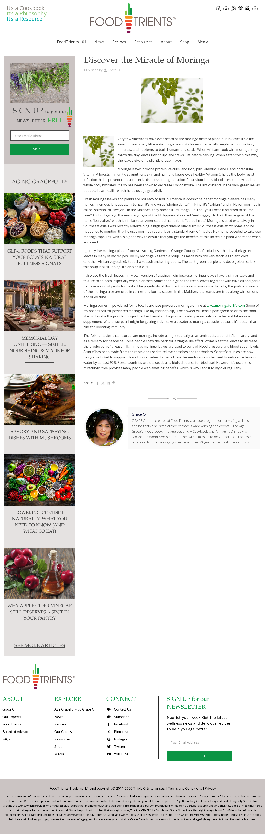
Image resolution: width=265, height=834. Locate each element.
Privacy (210, 788)
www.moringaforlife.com (226, 305)
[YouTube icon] (247, 8)
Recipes (60, 724)
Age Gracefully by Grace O (74, 709)
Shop (58, 746)
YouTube (120, 754)
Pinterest (120, 731)
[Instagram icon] (240, 8)
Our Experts (11, 716)
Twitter (119, 746)
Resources (62, 739)
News (58, 716)
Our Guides (63, 731)
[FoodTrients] (132, 18)
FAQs (6, 739)
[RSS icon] (255, 8)
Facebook (121, 724)
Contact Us (122, 709)
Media (59, 754)
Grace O (113, 70)
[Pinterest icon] (233, 8)
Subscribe (121, 716)
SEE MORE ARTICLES (39, 646)
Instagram (121, 739)
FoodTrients (12, 724)
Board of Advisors (16, 731)
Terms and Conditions (185, 788)
